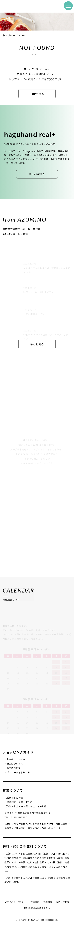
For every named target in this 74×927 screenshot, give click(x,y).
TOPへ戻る (37, 94)
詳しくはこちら (37, 174)
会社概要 (35, 901)
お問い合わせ (62, 901)
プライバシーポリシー (15, 901)
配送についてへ (15, 763)
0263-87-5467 (19, 817)
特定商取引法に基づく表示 (37, 907)
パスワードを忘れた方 (18, 772)
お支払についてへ (16, 759)
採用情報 (47, 901)
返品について (14, 768)
